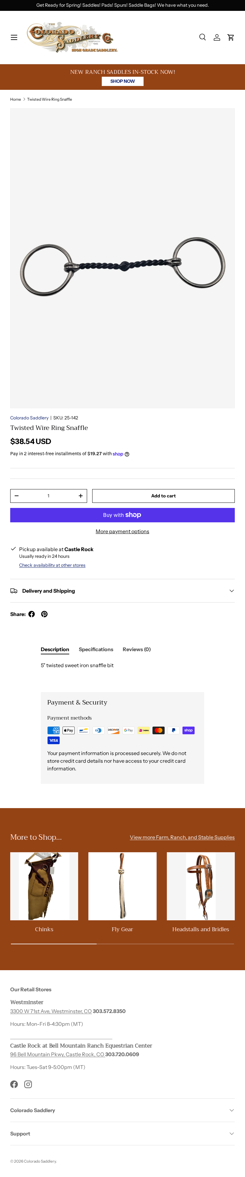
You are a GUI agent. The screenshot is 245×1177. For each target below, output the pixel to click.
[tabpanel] (122, 671)
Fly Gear (122, 929)
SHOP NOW (122, 81)
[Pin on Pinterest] (44, 614)
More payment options (122, 531)
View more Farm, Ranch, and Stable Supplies (182, 837)
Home (15, 99)
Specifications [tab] (96, 649)
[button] (231, 37)
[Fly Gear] (122, 886)
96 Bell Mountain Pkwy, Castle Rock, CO (57, 1054)
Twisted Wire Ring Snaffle (49, 99)
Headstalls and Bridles (200, 929)
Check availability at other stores (52, 565)
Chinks (44, 929)
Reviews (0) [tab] (137, 649)
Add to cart (163, 496)
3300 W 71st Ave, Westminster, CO (51, 1011)
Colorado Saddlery (29, 418)
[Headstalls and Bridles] (200, 886)
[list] (122, 258)
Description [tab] (55, 649)
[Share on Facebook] (31, 614)
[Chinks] (44, 886)
